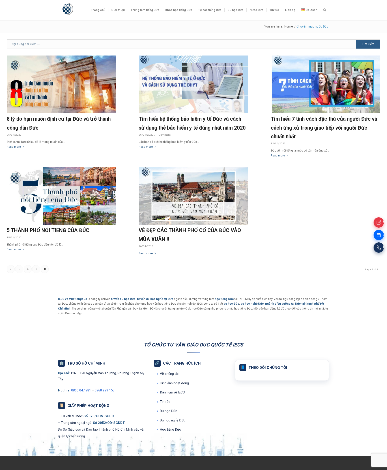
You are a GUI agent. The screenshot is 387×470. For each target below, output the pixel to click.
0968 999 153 (104, 390)
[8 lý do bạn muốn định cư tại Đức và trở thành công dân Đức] (61, 84)
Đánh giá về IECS (171, 392)
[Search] (324, 10)
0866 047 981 (81, 390)
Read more (14, 146)
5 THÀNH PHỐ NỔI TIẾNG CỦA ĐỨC (48, 230)
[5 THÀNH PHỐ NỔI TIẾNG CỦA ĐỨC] (61, 196)
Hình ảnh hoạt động (173, 383)
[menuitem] (98, 10)
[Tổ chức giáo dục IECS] (67, 10)
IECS (61, 299)
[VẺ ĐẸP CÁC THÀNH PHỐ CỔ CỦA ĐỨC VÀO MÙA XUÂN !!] (193, 196)
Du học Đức (167, 411)
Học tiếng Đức (169, 429)
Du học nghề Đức (171, 420)
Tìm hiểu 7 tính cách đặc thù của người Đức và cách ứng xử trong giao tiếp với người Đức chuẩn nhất (324, 127)
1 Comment (163, 134)
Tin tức (163, 402)
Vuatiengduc (78, 299)
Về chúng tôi (167, 374)
